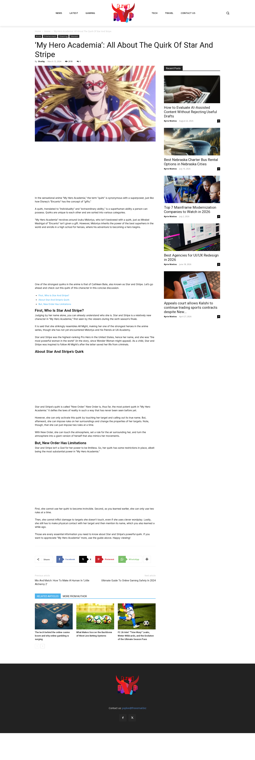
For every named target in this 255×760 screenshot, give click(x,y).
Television (74, 36)
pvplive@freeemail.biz (134, 708)
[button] (228, 13)
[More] (147, 559)
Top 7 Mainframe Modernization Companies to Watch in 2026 (190, 209)
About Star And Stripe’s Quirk (54, 299)
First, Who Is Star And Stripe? (54, 295)
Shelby (41, 61)
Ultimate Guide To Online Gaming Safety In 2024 (128, 580)
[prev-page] (37, 646)
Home (38, 31)
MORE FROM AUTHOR (75, 596)
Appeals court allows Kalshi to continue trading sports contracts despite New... (190, 307)
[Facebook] (122, 717)
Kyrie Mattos (170, 120)
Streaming (63, 36)
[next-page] (42, 646)
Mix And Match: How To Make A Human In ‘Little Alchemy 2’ (62, 582)
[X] (132, 717)
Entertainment (50, 36)
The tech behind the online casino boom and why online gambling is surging (52, 636)
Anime (47, 31)
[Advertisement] (95, 170)
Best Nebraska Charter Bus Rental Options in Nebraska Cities (191, 162)
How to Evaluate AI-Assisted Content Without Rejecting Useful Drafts (190, 111)
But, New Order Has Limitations (55, 304)
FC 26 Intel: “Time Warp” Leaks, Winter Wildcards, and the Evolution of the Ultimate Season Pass (136, 636)
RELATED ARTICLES (48, 596)
